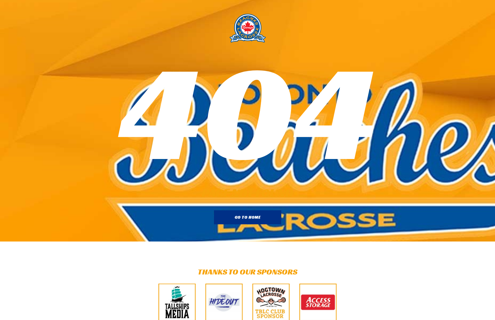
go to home (248, 217)
